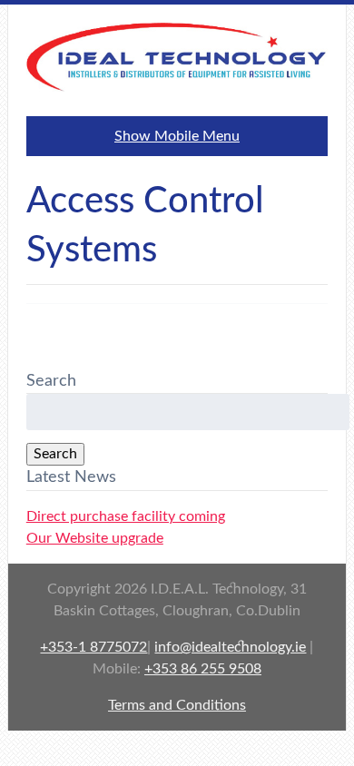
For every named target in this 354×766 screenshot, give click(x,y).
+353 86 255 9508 (202, 669)
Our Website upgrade (94, 538)
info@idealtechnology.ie (230, 647)
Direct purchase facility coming (125, 516)
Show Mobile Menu (177, 136)
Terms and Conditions (177, 705)
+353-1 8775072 (93, 647)
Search (55, 454)
